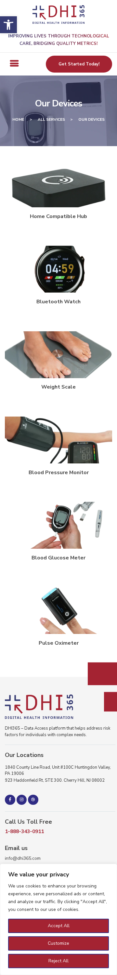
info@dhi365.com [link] (23, 858)
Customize (58, 943)
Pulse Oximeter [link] (59, 643)
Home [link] (18, 119)
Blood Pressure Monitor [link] (59, 472)
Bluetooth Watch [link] (58, 301)
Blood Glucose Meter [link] (58, 557)
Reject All (58, 961)
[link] (8, 24)
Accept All (59, 926)
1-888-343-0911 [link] (24, 831)
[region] (58, 919)
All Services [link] (51, 119)
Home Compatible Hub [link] (58, 216)
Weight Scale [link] (58, 387)
